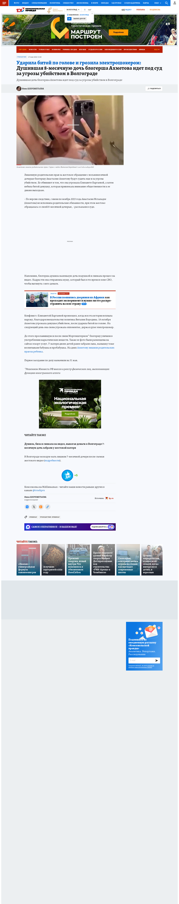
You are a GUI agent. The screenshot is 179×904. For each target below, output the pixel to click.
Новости (33, 49)
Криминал (33, 517)
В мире (94, 3)
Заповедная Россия (113, 49)
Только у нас (44, 49)
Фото (16, 3)
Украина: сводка (70, 49)
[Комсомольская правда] (30, 9)
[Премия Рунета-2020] (54, 10)
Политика (55, 3)
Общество (68, 3)
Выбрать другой (79, 18)
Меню (4, 3)
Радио (128, 10)
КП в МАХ (82, 49)
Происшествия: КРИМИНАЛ (50, 517)
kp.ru (111, 498)
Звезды (105, 3)
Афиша (142, 49)
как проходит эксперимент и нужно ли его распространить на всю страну (81, 300)
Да (69, 18)
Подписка (155, 9)
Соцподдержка (132, 3)
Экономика (82, 3)
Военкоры (56, 49)
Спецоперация (39, 3)
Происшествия (130, 49)
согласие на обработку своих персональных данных (141, 666)
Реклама (140, 9)
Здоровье (116, 3)
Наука (146, 3)
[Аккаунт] (174, 3)
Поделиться (155, 88)
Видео (25, 3)
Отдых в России (95, 49)
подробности (52, 460)
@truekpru (39, 490)
